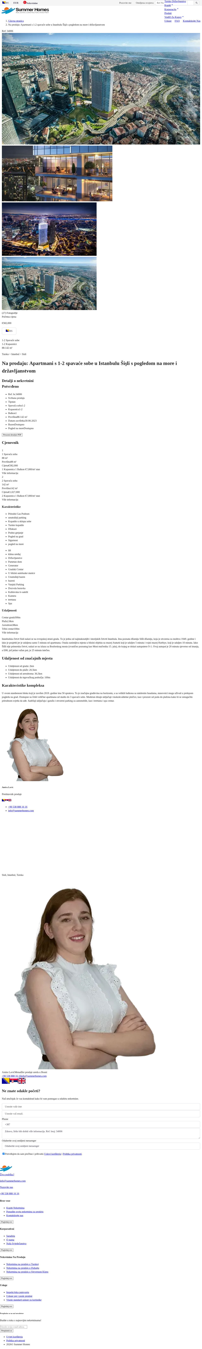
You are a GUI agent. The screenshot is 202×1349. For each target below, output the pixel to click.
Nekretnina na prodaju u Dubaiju (22, 1268)
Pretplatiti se (6, 1330)
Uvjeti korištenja (14, 1336)
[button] (169, 5)
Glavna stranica (16, 21)
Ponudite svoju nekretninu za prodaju (24, 1211)
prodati (168, 13)
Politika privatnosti (72, 1154)
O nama (10, 1239)
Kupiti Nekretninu (15, 1208)
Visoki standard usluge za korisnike (24, 1300)
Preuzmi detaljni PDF (12, 435)
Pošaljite (10, 1161)
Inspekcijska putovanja (17, 1292)
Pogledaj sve (6, 1222)
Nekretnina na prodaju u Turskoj (22, 1264)
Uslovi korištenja (52, 1154)
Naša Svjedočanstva (16, 1243)
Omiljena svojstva (145, 3)
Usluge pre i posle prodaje (19, 1296)
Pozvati (24, 818)
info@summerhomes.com (21, 810)
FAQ (177, 21)
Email (9, 818)
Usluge (168, 21)
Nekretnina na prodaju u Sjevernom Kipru (27, 1271)
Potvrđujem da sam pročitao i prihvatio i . (43, 1154)
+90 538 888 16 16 (17, 806)
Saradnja (10, 1236)
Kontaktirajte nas (191, 21)
